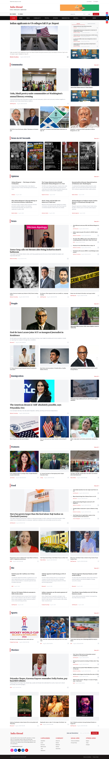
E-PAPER (13, 14)
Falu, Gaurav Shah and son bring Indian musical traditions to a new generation (84, 655)
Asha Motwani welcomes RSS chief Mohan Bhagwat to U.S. (86, 226)
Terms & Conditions (75, 740)
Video (87, 742)
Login (89, 14)
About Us (58, 740)
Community (37, 18)
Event (42, 742)
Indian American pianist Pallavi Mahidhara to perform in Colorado (85, 668)
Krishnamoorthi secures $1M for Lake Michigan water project (86, 251)
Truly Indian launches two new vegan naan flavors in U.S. (85, 490)
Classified (43, 740)
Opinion (55, 18)
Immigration (66, 18)
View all (96, 65)
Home (13, 18)
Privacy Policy (74, 742)
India (28, 18)
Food (84, 18)
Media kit (58, 744)
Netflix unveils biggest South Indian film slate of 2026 (86, 674)
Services (90, 1)
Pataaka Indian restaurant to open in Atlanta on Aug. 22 (85, 509)
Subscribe (96, 14)
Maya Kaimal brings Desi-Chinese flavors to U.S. (84, 496)
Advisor (57, 746)
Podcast (88, 744)
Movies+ (76, 18)
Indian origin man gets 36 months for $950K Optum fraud (85, 232)
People (47, 18)
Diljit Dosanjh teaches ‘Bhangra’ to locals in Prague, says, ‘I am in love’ (85, 680)
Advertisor (58, 748)
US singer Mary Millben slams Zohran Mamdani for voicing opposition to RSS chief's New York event (85, 239)
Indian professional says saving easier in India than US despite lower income (85, 31)
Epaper (87, 740)
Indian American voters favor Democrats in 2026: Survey (86, 35)
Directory (43, 744)
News (21, 18)
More (94, 18)
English (96, 1)
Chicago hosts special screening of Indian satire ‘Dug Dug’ (86, 661)
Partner (57, 742)
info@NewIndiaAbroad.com (17, 746)
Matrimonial (43, 746)
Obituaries (43, 750)
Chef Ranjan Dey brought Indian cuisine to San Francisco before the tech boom (84, 516)
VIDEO (21, 14)
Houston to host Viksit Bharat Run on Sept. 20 (84, 245)
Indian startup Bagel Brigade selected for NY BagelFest (84, 502)
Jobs (42, 748)
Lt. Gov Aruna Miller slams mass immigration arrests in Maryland (85, 39)
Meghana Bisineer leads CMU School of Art (83, 26)
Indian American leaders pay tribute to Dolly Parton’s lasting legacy (85, 44)
